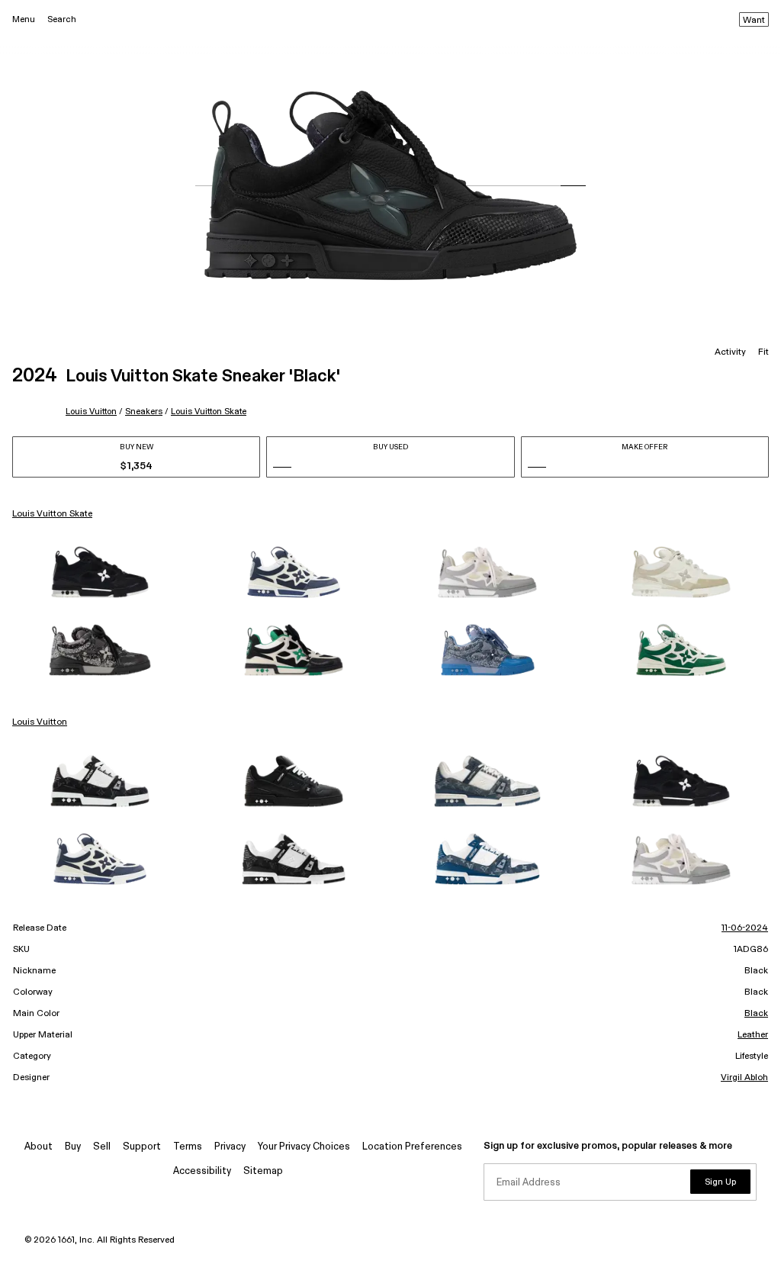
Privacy (230, 1147)
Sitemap (263, 1171)
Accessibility (202, 1171)
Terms (187, 1147)
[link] (100, 572)
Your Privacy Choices (304, 1147)
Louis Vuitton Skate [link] (52, 514)
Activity (730, 352)
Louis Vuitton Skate (208, 411)
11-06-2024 (745, 928)
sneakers (143, 411)
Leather (753, 1035)
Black (756, 1013)
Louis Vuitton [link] (39, 722)
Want (754, 20)
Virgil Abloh (744, 1077)
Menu (23, 19)
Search (61, 19)
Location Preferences (412, 1147)
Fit (763, 352)
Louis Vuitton (91, 411)
